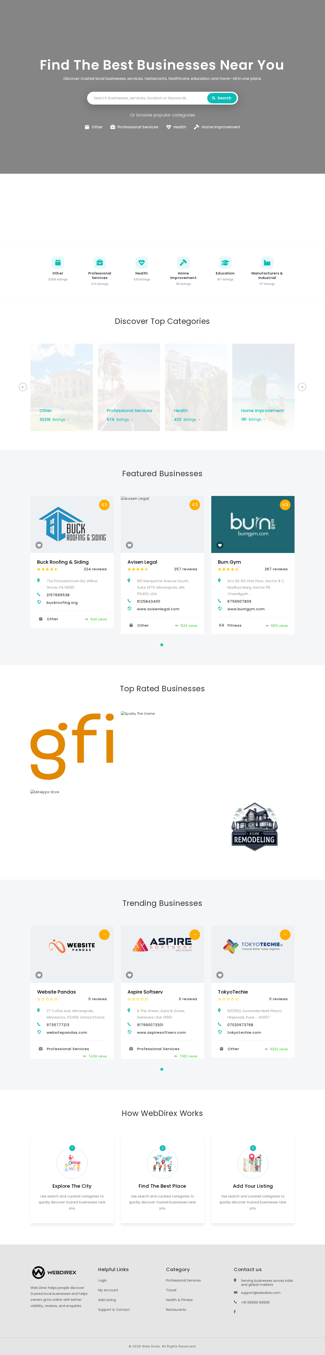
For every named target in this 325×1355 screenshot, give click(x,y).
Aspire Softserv (145, 992)
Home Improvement (262, 410)
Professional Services (129, 410)
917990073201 (150, 1024)
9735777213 (58, 1024)
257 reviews (185, 569)
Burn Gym (229, 562)
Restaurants (176, 1309)
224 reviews (95, 569)
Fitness (235, 625)
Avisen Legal (142, 562)
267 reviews (276, 569)
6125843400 (148, 601)
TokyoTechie (233, 992)
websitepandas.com (67, 1032)
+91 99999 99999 (255, 1302)
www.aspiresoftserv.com (161, 1032)
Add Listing (107, 1299)
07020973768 (240, 1024)
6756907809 (239, 601)
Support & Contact (114, 1309)
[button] (302, 387)
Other (45, 410)
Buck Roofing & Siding (63, 562)
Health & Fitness (179, 1299)
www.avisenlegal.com (158, 608)
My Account (108, 1290)
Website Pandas (56, 992)
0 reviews (98, 998)
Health (181, 410)
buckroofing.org (62, 602)
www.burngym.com (246, 608)
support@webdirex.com (261, 1292)
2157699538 (58, 594)
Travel (171, 1290)
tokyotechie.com (244, 1032)
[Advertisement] (162, 209)
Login (102, 1280)
